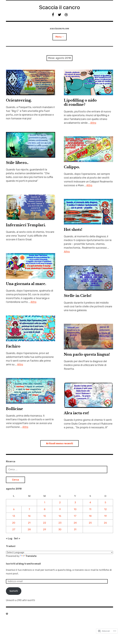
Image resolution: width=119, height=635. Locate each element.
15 (44, 515)
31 (75, 529)
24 (75, 522)
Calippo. (72, 167)
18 (90, 515)
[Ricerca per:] (56, 469)
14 (29, 515)
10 (75, 509)
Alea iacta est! (76, 413)
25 (90, 522)
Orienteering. (19, 100)
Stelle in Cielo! (77, 296)
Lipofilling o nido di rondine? (80, 102)
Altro (93, 122)
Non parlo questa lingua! (87, 354)
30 (59, 529)
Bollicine (14, 409)
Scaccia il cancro (59, 7)
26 (105, 522)
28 (29, 529)
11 (90, 509)
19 (105, 515)
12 (105, 509)
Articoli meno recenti (59, 443)
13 (13, 515)
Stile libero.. (17, 163)
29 (44, 529)
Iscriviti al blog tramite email (23, 563)
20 (13, 522)
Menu (58, 36)
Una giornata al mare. (26, 284)
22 (44, 522)
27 (13, 529)
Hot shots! (73, 229)
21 (29, 522)
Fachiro (13, 346)
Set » (17, 538)
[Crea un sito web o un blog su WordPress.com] (7, 613)
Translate (31, 556)
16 (60, 515)
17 (75, 515)
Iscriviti (14, 590)
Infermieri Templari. (26, 225)
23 (59, 522)
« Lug (9, 538)
